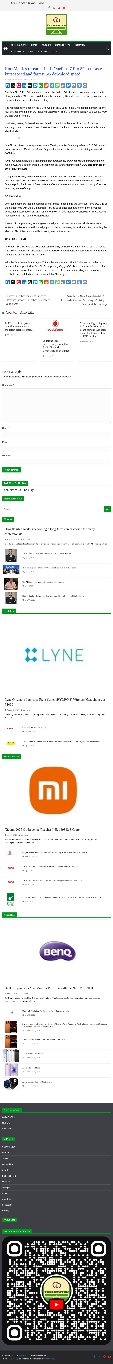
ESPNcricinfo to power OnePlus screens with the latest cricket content (19, 326)
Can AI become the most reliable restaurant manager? (43, 582)
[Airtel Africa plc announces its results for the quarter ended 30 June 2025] (11, 868)
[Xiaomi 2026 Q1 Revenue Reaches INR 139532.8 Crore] (56, 792)
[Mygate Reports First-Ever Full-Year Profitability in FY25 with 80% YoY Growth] (11, 854)
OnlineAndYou (8, 1117)
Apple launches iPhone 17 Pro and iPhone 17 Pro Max (43, 1040)
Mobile (5, 1152)
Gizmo (34, 45)
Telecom (46, 45)
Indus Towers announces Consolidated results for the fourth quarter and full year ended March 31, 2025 (62, 897)
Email (5, 442)
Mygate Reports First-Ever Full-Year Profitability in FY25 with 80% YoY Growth (54, 853)
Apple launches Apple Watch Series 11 (37, 1082)
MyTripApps (7, 1123)
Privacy (5, 1210)
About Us (6, 1199)
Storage (6, 1187)
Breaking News (19, 45)
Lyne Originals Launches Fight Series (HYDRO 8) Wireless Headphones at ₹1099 (55, 702)
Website (6, 455)
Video (5, 1193)
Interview (80, 45)
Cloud (5, 1170)
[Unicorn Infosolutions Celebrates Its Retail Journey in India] (11, 1013)
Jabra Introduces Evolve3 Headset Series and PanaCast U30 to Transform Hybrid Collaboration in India (62, 742)
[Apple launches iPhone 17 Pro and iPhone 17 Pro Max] (11, 1041)
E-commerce (17, 51)
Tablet (5, 1158)
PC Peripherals (9, 1176)
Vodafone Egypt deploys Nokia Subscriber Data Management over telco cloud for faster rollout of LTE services (93, 330)
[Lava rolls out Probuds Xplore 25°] (11, 729)
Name (6, 428)
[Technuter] (5, 48)
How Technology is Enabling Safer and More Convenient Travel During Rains (53, 596)
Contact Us (7, 1205)
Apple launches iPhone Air (32, 1054)
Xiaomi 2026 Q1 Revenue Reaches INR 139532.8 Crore (42, 829)
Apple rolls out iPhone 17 (32, 1068)
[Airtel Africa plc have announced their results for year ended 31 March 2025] (11, 882)
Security (6, 1181)
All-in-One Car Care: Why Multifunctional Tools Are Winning (46, 554)
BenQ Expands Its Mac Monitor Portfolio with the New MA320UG (49, 988)
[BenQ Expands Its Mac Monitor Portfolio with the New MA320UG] (56, 951)
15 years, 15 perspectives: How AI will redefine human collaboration (49, 568)
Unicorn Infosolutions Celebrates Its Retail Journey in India (45, 1011)
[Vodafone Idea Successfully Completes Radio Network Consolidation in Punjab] (56, 320)
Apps (30, 51)
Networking (7, 1164)
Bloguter (42, 51)
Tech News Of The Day (18, 490)
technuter (24, 79)
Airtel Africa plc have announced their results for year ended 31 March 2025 (52, 881)
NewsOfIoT (7, 1128)
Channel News (62, 45)
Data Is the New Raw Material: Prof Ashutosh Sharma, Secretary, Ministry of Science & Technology (84, 300)
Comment (8, 385)
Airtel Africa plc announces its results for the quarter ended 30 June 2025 (50, 867)
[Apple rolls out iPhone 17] (11, 1070)
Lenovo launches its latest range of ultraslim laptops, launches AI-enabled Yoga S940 (28, 300)
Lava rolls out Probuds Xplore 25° (35, 728)
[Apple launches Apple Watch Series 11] (11, 1084)
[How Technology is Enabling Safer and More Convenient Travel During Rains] (11, 598)
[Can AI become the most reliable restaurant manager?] (11, 584)
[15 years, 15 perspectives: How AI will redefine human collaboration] (11, 570)
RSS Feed (10, 1220)
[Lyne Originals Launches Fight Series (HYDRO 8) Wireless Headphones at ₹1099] (56, 655)
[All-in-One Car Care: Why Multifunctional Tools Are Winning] (11, 555)
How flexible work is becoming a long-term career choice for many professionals (50, 531)
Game (54, 51)
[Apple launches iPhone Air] (11, 1055)
